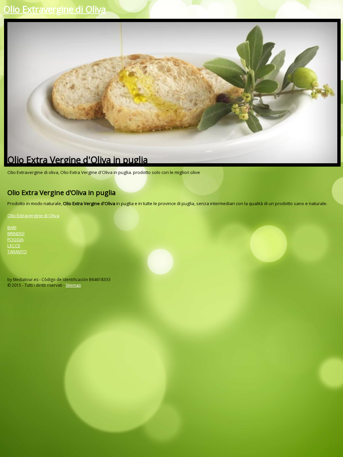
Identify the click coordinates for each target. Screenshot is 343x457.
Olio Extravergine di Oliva (54, 9)
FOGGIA (15, 240)
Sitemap (73, 285)
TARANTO (17, 252)
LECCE (13, 246)
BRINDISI (15, 234)
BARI (11, 227)
